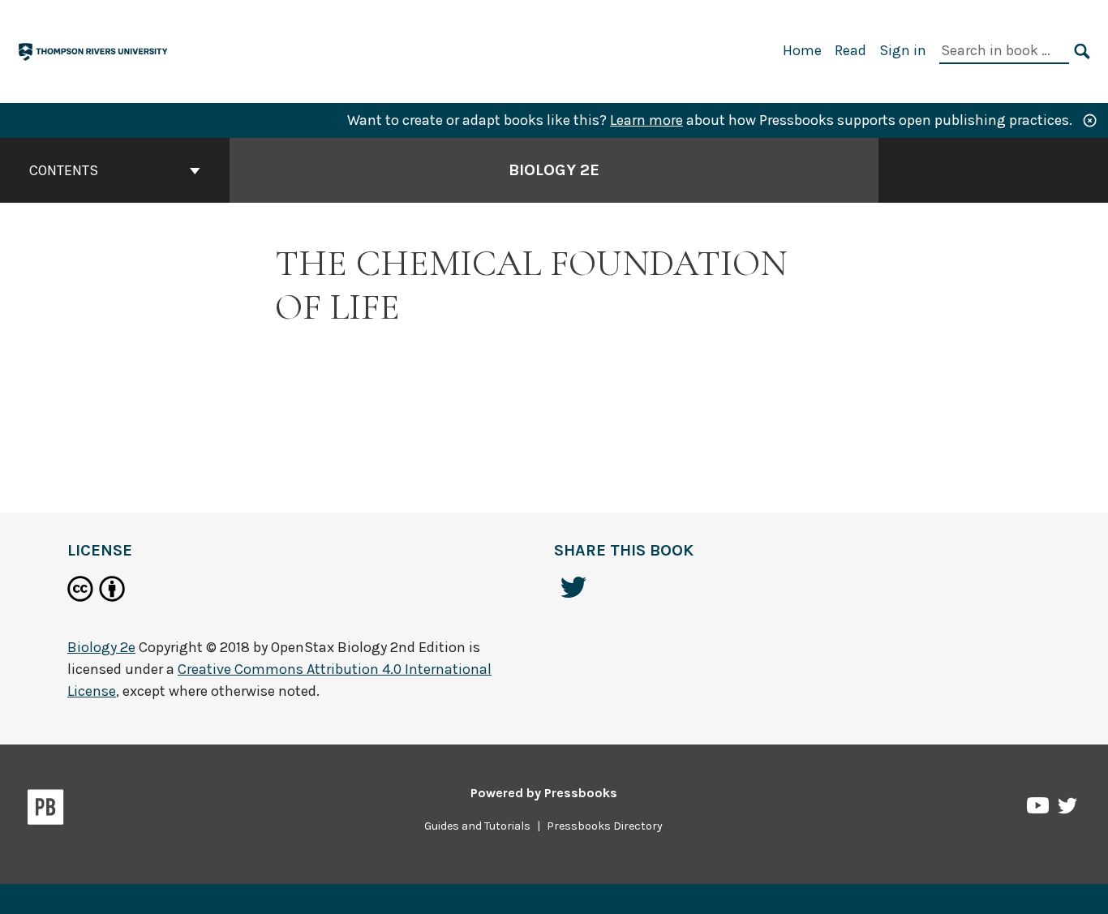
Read (850, 50)
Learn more (646, 120)
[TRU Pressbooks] (94, 50)
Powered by (543, 792)
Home (802, 50)
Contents (63, 170)
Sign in (902, 50)
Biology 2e (554, 170)
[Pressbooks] (46, 810)
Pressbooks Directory (605, 826)
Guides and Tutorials (477, 826)
